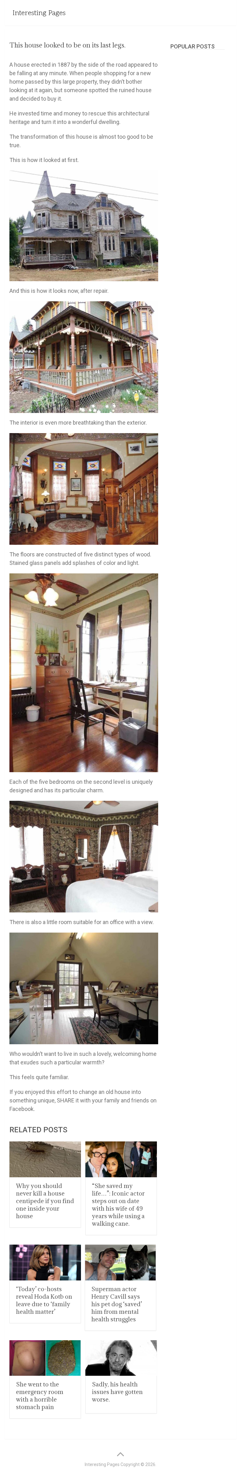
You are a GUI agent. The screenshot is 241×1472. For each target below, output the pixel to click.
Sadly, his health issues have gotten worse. (117, 1391)
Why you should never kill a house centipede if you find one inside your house (45, 1201)
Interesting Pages (39, 12)
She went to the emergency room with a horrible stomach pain (39, 1395)
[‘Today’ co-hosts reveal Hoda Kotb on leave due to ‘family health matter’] (45, 1262)
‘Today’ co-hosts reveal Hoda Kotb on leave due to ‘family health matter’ (44, 1300)
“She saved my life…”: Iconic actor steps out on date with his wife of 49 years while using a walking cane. (118, 1204)
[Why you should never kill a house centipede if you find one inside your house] (45, 1159)
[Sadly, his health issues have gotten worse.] (121, 1358)
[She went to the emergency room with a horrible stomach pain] (45, 1358)
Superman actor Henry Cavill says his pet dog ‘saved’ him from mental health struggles (116, 1304)
